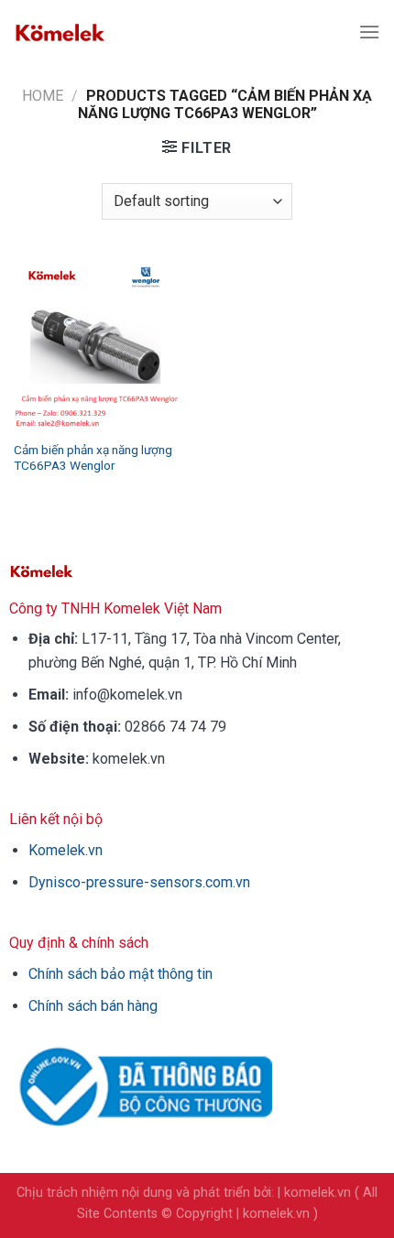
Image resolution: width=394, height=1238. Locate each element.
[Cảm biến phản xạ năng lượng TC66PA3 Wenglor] (101, 343)
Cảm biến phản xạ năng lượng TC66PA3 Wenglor (93, 457)
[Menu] (369, 31)
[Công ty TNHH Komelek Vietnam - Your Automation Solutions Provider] (59, 32)
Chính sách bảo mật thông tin (120, 974)
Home (42, 95)
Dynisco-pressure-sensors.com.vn (139, 882)
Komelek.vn (65, 850)
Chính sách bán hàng (93, 1006)
